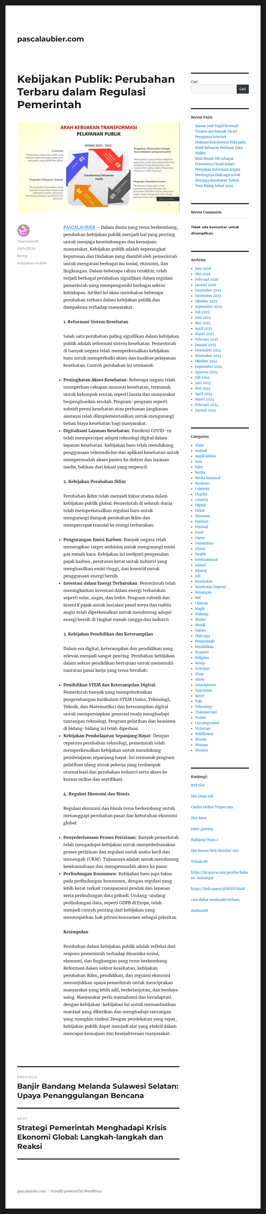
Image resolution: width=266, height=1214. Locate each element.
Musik (200, 625)
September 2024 (208, 366)
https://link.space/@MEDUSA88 (218, 889)
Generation (204, 543)
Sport (199, 696)
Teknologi (203, 707)
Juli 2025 (202, 312)
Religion (202, 658)
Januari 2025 (205, 345)
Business (202, 483)
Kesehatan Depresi (210, 587)
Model (200, 619)
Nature (200, 630)
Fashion (202, 521)
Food (199, 532)
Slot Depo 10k (202, 796)
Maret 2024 (204, 399)
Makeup (201, 614)
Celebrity (202, 489)
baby (199, 467)
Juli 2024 (202, 377)
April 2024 (203, 394)
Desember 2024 (208, 350)
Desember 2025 (208, 290)
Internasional (206, 559)
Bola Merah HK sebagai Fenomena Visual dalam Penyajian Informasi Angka (217, 164)
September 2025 (208, 307)
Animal (201, 451)
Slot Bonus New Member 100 (214, 851)
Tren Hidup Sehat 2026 (214, 186)
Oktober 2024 (206, 361)
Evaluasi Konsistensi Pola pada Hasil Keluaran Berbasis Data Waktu (220, 147)
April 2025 (203, 328)
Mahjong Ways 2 (204, 840)
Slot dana (198, 818)
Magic (200, 608)
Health (200, 554)
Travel (200, 717)
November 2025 (208, 296)
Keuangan (203, 592)
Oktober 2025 (206, 301)
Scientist (202, 668)
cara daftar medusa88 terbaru (215, 900)
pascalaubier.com (50, 39)
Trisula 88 (199, 861)
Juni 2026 (203, 268)
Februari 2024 (206, 405)
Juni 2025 (203, 317)
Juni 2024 (203, 383)
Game (200, 538)
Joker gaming (202, 829)
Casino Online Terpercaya (212, 807)
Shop (199, 674)
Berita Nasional (207, 478)
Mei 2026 (203, 274)
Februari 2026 (206, 279)
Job (198, 576)
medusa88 (199, 910)
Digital (200, 505)
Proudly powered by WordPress (76, 1191)
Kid (198, 598)
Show (199, 679)
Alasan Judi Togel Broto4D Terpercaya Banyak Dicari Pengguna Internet (216, 131)
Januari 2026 (205, 285)
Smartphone (205, 685)
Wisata (200, 739)
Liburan (201, 603)
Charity (201, 494)
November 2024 (208, 356)
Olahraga (202, 636)
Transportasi (206, 712)
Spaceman (203, 690)
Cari (194, 82)
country (201, 500)
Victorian (202, 728)
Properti (202, 652)
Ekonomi (202, 516)
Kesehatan (203, 581)
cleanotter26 (27, 241)
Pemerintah (205, 641)
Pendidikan (204, 647)
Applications (205, 456)
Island (200, 565)
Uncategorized (207, 723)
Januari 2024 (205, 410)
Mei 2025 (202, 323)
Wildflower (204, 734)
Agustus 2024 (206, 372)
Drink (200, 510)
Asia (198, 461)
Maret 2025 (204, 334)
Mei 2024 (202, 388)
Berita (22, 256)
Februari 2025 (206, 339)
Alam (199, 445)
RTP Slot (198, 785)
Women (201, 750)
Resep (200, 663)
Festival (201, 527)
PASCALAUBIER (79, 227)
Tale (198, 701)
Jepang (201, 570)
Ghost (200, 549)
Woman (201, 745)
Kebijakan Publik (31, 263)
